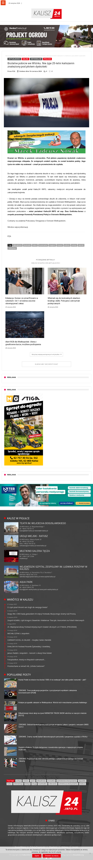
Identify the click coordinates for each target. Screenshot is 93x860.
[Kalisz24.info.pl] (46, 8)
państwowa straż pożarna (66, 781)
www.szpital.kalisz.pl (47, 577)
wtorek (81, 245)
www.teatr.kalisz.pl (41, 531)
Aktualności (21, 56)
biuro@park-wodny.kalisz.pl (29, 589)
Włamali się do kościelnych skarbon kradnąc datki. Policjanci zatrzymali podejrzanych (64, 301)
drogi (34, 784)
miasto (59, 245)
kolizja (27, 784)
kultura (82, 784)
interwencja (18, 784)
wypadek (82, 781)
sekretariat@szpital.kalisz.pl (30, 577)
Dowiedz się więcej (51, 856)
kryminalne (43, 245)
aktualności (17, 245)
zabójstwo (12, 248)
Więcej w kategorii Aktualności (45, 263)
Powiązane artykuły (45, 260)
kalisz (35, 245)
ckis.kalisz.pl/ (38, 560)
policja (74, 245)
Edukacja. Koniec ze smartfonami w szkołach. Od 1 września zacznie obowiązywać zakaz (21, 301)
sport (33, 781)
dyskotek (27, 245)
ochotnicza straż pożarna (68, 784)
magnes (52, 245)
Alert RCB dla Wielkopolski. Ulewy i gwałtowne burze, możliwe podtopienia (23, 343)
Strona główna (10, 56)
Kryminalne (36, 59)
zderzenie (53, 784)
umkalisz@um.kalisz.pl (28, 546)
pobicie (67, 245)
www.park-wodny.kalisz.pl (49, 589)
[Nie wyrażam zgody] (90, 853)
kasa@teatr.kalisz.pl (27, 531)
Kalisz (25, 59)
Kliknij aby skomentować (46, 364)
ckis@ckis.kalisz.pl (26, 560)
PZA (13, 71)
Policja (47, 59)
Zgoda (37, 856)
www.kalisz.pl (41, 546)
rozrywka (51, 781)
